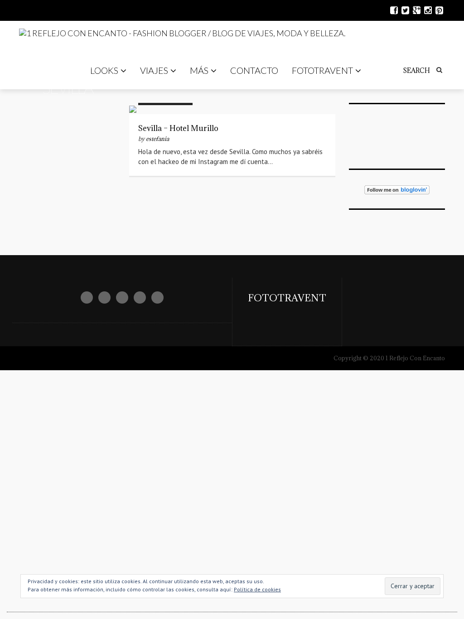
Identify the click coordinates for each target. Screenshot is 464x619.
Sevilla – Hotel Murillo (178, 128)
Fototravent (322, 70)
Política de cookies (257, 589)
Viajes (154, 70)
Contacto (254, 70)
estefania (157, 138)
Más (199, 70)
